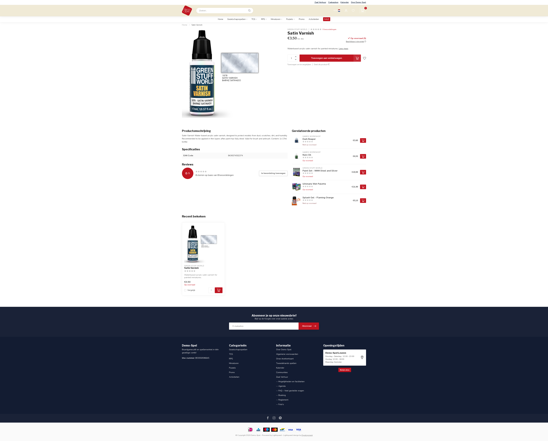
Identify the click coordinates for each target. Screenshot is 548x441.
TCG (253, 19)
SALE (326, 19)
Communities (282, 372)
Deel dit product (321, 64)
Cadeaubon (333, 2)
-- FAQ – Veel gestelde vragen (290, 390)
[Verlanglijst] (353, 10)
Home (220, 19)
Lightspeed (277, 435)
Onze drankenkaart (285, 358)
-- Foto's (280, 404)
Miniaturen (275, 19)
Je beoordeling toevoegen (273, 173)
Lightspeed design (291, 435)
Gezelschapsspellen (236, 19)
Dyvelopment (307, 435)
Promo (302, 19)
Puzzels (289, 19)
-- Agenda (281, 386)
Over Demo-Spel (358, 2)
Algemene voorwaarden (287, 354)
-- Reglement (282, 399)
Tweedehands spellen (286, 363)
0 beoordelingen (329, 29)
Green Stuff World (297, 29)
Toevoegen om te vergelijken (299, 64)
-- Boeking (281, 395)
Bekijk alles (344, 370)
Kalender (345, 2)
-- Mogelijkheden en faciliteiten (290, 381)
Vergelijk (191, 290)
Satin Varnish (197, 25)
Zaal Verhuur (320, 2)
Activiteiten (314, 19)
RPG (263, 19)
